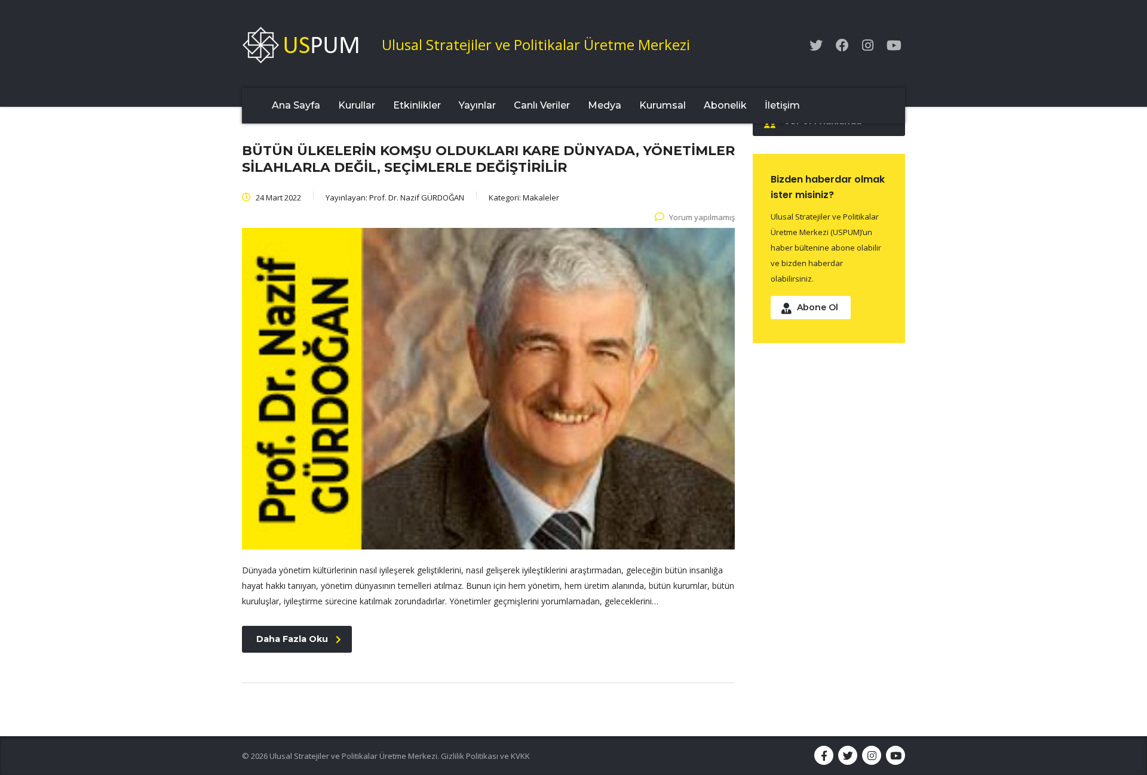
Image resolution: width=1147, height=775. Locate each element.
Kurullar (356, 105)
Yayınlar (477, 105)
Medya (604, 105)
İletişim (782, 105)
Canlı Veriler (542, 105)
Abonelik (725, 105)
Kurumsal (662, 105)
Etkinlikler (417, 105)
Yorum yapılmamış (702, 217)
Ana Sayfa (296, 105)
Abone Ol (817, 307)
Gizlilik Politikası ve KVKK (485, 756)
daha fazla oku (292, 639)
